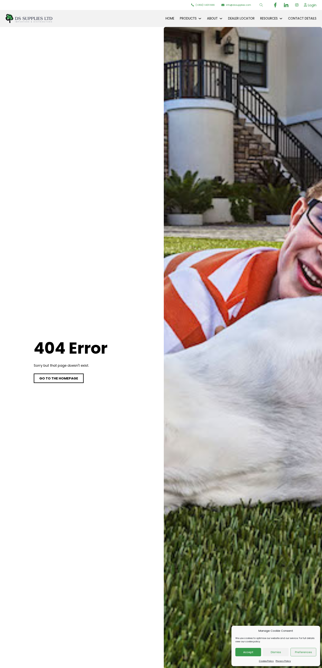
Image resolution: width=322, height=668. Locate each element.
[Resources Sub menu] (280, 18)
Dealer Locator (241, 18)
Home (169, 18)
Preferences (303, 652)
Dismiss (276, 652)
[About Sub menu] (220, 18)
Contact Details (302, 18)
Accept (248, 652)
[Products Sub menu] (199, 18)
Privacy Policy (283, 661)
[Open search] (261, 5)
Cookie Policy (266, 661)
